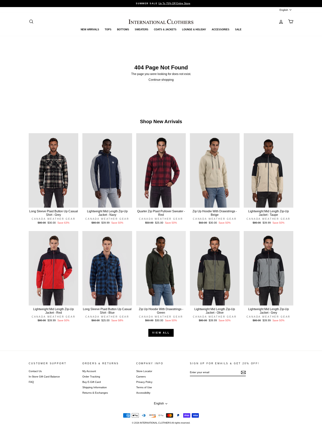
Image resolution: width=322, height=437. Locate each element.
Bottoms (123, 29)
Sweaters (141, 29)
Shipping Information (94, 387)
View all (161, 332)
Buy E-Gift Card (91, 382)
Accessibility (143, 392)
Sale (238, 29)
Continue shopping (161, 79)
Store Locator (144, 371)
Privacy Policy (144, 382)
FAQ (31, 382)
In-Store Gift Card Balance (44, 376)
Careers (141, 376)
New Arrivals (90, 29)
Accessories (220, 29)
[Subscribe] (243, 372)
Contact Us (35, 371)
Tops (108, 29)
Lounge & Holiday (194, 29)
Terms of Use (144, 387)
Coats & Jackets (165, 29)
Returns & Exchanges (95, 392)
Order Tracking (91, 376)
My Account (89, 371)
